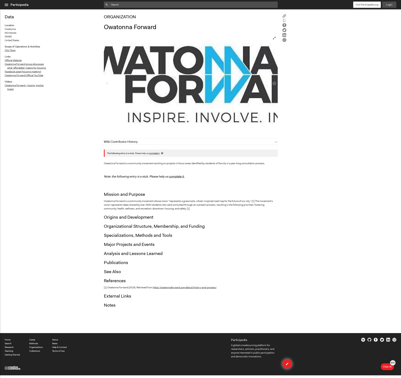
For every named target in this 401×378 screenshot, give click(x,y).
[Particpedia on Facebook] (376, 340)
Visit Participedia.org (367, 4)
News (54, 343)
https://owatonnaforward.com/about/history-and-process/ (185, 287)
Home (7, 339)
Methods (33, 343)
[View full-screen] (274, 38)
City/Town (10, 50)
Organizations (36, 347)
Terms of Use (58, 351)
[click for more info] (161, 153)
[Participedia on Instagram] (394, 340)
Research (9, 347)
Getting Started (12, 354)
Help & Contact (59, 347)
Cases (32, 339)
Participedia (19, 5)
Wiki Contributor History (121, 142)
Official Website (13, 60)
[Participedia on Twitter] (382, 340)
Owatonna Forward (116, 128)
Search (8, 343)
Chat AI (388, 365)
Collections (34, 351)
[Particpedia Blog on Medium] (363, 340)
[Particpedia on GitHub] (369, 340)
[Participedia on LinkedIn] (388, 340)
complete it (154, 153)
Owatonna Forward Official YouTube (24, 75)
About (55, 339)
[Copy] (284, 17)
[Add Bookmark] (284, 21)
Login (389, 4)
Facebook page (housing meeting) (23, 71)
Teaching (9, 351)
